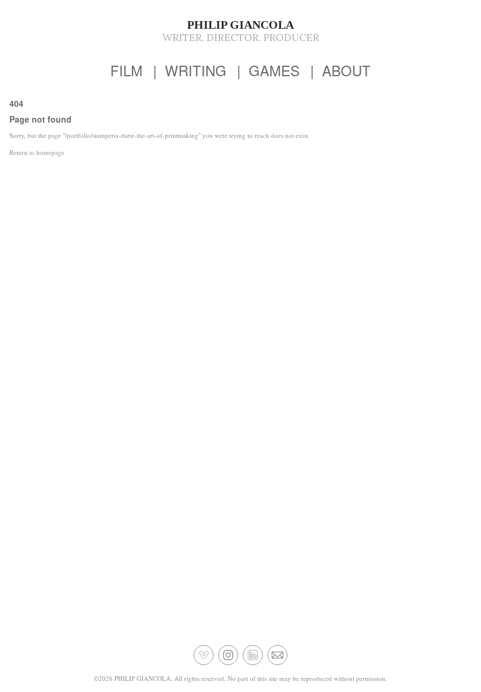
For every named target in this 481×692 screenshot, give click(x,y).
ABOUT (346, 70)
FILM (126, 70)
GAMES (274, 70)
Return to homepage (37, 152)
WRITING (195, 70)
